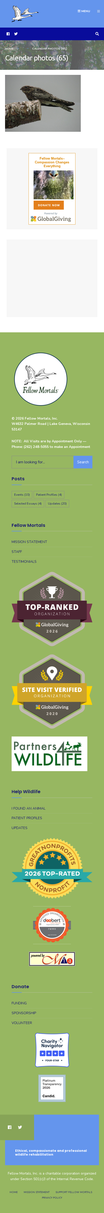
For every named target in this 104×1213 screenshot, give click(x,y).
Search (83, 462)
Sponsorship (24, 1013)
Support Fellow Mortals (74, 1192)
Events (22, 495)
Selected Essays (28, 504)
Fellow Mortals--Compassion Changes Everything (52, 162)
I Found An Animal (28, 808)
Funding (19, 1003)
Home (9, 49)
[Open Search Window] (96, 34)
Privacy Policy (52, 1198)
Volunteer (22, 1023)
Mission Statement (29, 541)
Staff (17, 551)
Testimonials (24, 561)
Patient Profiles (49, 495)
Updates (57, 504)
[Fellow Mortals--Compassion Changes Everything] (52, 184)
